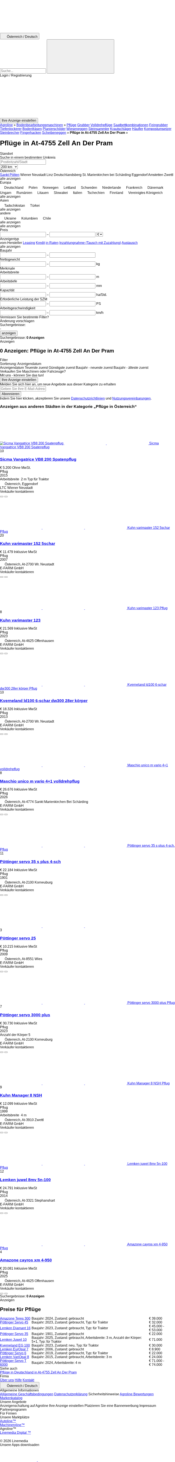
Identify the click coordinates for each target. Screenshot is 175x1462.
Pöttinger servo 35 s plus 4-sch (30, 861)
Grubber (83, 125)
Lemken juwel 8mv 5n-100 (25, 1179)
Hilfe (18, 1380)
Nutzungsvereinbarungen (131, 398)
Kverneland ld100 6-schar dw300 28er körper (44, 700)
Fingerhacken (30, 132)
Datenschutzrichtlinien (88, 398)
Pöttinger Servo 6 (13, 1353)
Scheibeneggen (54, 132)
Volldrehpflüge (101, 125)
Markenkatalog (11, 1398)
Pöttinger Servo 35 (14, 1334)
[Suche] (80, 56)
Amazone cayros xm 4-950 (26, 1260)
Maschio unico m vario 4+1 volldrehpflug (40, 781)
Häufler (137, 129)
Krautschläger (120, 129)
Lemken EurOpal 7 (14, 1349)
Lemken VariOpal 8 (14, 1357)
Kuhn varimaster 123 (20, 620)
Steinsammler (98, 129)
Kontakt (28, 1380)
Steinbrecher (9, 132)
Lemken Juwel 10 (13, 1339)
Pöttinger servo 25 (18, 938)
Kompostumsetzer (157, 129)
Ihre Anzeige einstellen (19, 380)
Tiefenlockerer (11, 129)
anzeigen (9, 333)
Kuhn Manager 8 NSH (21, 1095)
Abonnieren (10, 394)
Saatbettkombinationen (130, 125)
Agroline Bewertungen (137, 1394)
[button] (87, 97)
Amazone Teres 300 (15, 1318)
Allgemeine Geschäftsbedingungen (26, 1394)
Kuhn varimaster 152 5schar (27, 543)
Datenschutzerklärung (71, 1394)
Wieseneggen (77, 129)
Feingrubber (158, 125)
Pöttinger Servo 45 (14, 1322)
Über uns (7, 1380)
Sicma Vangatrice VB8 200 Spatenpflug (38, 459)
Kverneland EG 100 (15, 1345)
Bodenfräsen (32, 129)
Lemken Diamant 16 (15, 1328)
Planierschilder (54, 129)
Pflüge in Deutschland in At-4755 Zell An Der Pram (38, 1372)
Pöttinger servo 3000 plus (25, 1015)
